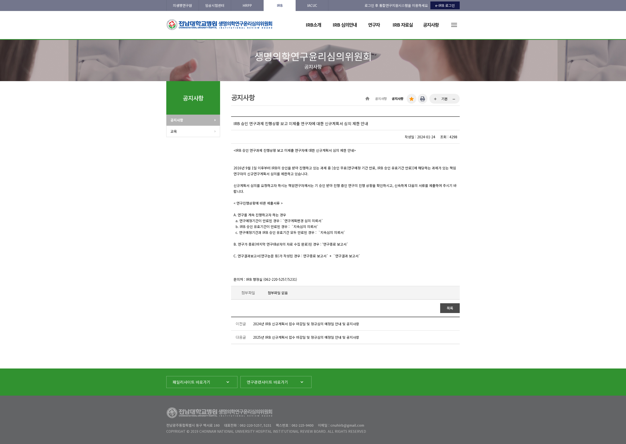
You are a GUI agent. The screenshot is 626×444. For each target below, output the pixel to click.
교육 (173, 131)
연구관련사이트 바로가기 (267, 382)
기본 (444, 98)
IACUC (312, 5)
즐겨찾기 (411, 99)
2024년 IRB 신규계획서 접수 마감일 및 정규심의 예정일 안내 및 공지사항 (306, 323)
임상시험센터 (214, 5)
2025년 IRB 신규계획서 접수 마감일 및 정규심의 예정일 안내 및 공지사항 (306, 337)
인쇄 (422, 99)
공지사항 (176, 120)
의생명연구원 (182, 5)
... (435, 99)
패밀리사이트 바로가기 (191, 382)
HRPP (247, 5)
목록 (450, 308)
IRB (280, 5)
